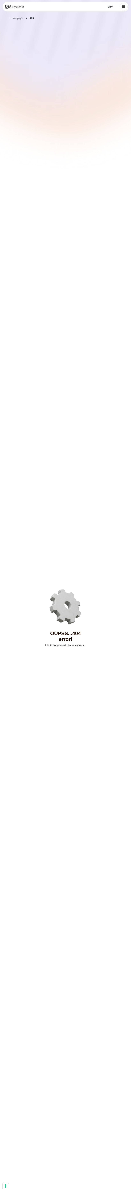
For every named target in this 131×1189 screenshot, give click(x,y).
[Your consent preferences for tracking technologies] (6, 1186)
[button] (109, 6)
